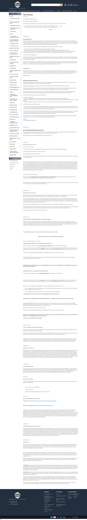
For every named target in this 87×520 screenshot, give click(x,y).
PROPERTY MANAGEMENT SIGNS (14, 23)
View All (11, 168)
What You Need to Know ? (47, 135)
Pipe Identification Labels (14, 127)
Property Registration (65, 89)
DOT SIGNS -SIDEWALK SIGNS (14, 77)
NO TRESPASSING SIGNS (14, 116)
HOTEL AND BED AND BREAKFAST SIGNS (14, 100)
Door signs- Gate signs (14, 74)
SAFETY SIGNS (12, 146)
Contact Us (46, 508)
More (75, 10)
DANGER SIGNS (13, 65)
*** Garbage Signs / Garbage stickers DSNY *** (15, 37)
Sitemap (45, 511)
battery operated (43, 400)
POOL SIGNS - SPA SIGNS (14, 133)
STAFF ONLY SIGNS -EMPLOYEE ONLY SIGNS (14, 152)
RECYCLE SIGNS (13, 141)
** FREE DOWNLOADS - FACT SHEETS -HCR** (15, 29)
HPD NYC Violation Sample (67, 10)
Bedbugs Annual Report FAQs (31, 120)
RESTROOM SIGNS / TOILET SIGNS (15, 139)
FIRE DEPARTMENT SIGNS (14, 87)
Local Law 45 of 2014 (27, 368)
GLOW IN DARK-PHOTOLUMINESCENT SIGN (14, 95)
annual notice (34, 54)
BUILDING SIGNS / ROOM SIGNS (14, 57)
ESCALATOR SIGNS (13, 82)
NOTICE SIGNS (12, 119)
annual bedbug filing (26, 75)
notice (58, 368)
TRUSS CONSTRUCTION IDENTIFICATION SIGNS (14, 40)
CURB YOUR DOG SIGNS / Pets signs (14, 63)
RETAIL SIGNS (12, 144)
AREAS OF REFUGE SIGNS (14, 48)
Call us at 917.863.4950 (14, 504)
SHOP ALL (11, 16)
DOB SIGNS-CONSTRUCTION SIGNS (15, 71)
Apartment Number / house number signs (14, 53)
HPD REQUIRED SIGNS (13, 10)
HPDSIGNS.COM (12, 164)
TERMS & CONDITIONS (48, 509)
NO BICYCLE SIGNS (13, 107)
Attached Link (25, 338)
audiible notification (53, 400)
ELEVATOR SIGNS (13, 80)
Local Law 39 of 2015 (37, 350)
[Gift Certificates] (65, 5)
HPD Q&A (58, 10)
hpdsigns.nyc (12, 166)
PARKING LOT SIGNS (13, 125)
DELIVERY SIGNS (13, 68)
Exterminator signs (13, 84)
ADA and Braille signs (14, 45)
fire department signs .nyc (14, 162)
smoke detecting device (36, 400)
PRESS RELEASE (47, 506)
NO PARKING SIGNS (13, 109)
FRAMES (11, 92)
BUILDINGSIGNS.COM (13, 160)
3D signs (11, 33)
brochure (25, 113)
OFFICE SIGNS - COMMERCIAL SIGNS (13, 122)
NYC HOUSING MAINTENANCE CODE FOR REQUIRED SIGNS (29, 10)
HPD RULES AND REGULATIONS (48, 10)
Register (71, 5)
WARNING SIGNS (13, 154)
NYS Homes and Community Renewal (45, 116)
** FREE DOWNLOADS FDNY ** (15, 19)
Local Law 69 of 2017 (30, 82)
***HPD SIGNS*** (13, 31)
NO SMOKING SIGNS (13, 112)
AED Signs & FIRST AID (14, 50)
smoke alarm (29, 400)
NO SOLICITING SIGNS (14, 114)
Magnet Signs (12, 102)
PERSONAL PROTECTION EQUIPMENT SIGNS (14, 131)
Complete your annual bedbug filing (29, 85)
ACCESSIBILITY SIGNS (14, 43)
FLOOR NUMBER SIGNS (14, 89)
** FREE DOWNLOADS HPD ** (15, 25)
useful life (48, 400)
